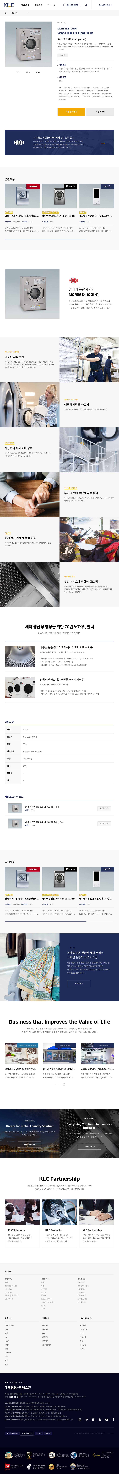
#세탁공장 (96, 88)
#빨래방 (76, 94)
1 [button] (26, 72)
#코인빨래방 (95, 94)
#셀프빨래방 (62, 91)
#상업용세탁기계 (103, 91)
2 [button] (29, 72)
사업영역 (8, 1271)
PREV (18, 72)
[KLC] (9, 5)
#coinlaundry (106, 94)
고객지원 (45, 1318)
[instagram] (93, 1420)
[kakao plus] (86, 1420)
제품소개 (14, 13)
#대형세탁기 (108, 96)
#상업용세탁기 (63, 96)
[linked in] (80, 1420)
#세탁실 (69, 94)
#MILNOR (68, 88)
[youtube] (106, 1420)
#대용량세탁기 (86, 88)
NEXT (38, 72)
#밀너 (60, 88)
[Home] (5, 12)
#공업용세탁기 (97, 96)
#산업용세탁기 (74, 96)
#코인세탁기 (105, 88)
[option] (28, 44)
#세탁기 (76, 88)
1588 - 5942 (13, 1397)
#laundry (80, 91)
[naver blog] (100, 1420)
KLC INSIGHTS (86, 1318)
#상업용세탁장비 (90, 91)
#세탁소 (61, 94)
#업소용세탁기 (86, 96)
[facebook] (113, 1420)
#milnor (71, 91)
